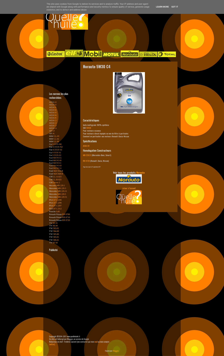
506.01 (56, 240)
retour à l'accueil (129, 188)
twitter (51, 344)
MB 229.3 (62, 188)
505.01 (56, 237)
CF (54, 131)
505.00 (56, 234)
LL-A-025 (57, 177)
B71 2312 (57, 209)
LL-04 (56, 139)
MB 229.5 (62, 194)
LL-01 (56, 136)
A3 (55, 102)
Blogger (116, 350)
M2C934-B (58, 171)
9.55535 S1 (57, 150)
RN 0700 (66, 214)
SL (54, 133)
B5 (55, 118)
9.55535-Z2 (56, 155)
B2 (55, 110)
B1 (55, 107)
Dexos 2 (56, 182)
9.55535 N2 (58, 147)
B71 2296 (57, 203)
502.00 (55, 226)
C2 (55, 123)
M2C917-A (57, 168)
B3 (55, 112)
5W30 (88, 127)
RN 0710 (66, 217)
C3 (55, 126)
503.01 (56, 228)
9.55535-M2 (57, 144)
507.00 (55, 243)
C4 (55, 128)
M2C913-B (57, 160)
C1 (55, 120)
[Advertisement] (109, 39)
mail (95, 341)
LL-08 (56, 141)
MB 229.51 (62, 197)
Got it (174, 7)
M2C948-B (58, 174)
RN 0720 (86, 160)
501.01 (55, 223)
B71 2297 (57, 206)
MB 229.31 (62, 191)
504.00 (56, 231)
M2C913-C (57, 163)
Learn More (162, 7)
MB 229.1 (61, 185)
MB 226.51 (87, 155)
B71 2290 (57, 200)
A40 (58, 211)
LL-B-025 (57, 180)
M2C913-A (57, 158)
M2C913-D (57, 166)
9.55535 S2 (56, 153)
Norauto (140, 172)
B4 (55, 115)
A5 (55, 105)
